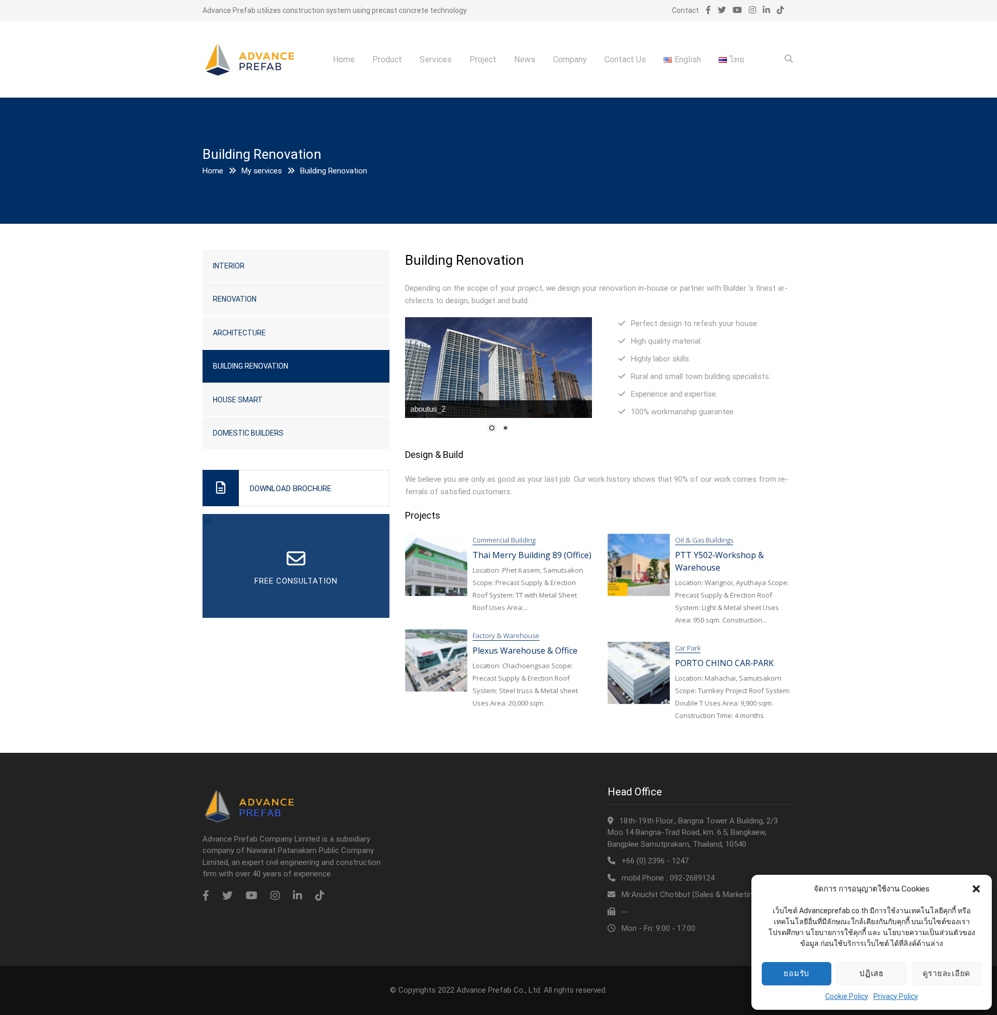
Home (344, 59)
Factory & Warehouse (506, 635)
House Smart (238, 400)
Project (482, 59)
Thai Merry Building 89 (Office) (532, 555)
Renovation (235, 299)
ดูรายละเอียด (947, 973)
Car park (687, 648)
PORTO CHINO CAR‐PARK (724, 663)
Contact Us (625, 59)
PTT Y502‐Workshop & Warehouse (719, 561)
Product (387, 59)
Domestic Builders (248, 433)
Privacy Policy (895, 996)
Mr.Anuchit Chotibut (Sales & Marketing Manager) (706, 894)
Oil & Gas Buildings (704, 540)
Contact (685, 10)
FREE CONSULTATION (296, 581)
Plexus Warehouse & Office (525, 650)
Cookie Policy (846, 996)
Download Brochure (290, 488)
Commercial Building (504, 540)
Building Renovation (250, 366)
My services (261, 170)
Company (570, 59)
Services (436, 59)
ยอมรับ (797, 973)
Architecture (239, 333)
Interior (229, 266)
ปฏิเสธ (871, 973)
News (524, 59)
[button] (976, 889)
